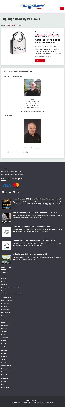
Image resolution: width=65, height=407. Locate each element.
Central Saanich (6, 365)
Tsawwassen (5, 331)
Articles (37, 32)
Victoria (3, 340)
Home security (49, 32)
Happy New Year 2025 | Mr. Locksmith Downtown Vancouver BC (37, 199)
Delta (3, 291)
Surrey (3, 275)
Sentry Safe (45, 36)
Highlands (4, 375)
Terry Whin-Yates (51, 46)
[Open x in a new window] (7, 193)
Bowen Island (5, 325)
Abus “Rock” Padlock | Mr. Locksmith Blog (47, 41)
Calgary (3, 381)
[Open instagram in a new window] (14, 193)
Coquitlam (4, 284)
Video (52, 36)
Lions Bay (4, 328)
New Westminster (6, 300)
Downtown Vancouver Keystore (11, 171)
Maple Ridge (5, 309)
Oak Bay (4, 347)
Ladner (3, 334)
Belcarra (3, 322)
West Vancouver (6, 297)
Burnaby (3, 278)
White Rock (4, 316)
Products (37, 36)
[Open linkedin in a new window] (18, 193)
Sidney (3, 359)
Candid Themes (49, 402)
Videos (58, 36)
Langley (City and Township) (10, 288)
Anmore (3, 319)
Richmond (4, 281)
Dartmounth (5, 387)
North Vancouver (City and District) (12, 294)
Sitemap (3, 168)
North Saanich (5, 369)
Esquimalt (4, 350)
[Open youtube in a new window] (10, 193)
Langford (4, 353)
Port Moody (5, 306)
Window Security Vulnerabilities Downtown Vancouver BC (34, 240)
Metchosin (4, 378)
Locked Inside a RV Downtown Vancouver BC (30, 254)
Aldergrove (4, 337)
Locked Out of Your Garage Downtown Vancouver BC (33, 226)
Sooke (3, 372)
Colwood (4, 356)
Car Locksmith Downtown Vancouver (12, 174)
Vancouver (4, 272)
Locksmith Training (53, 34)
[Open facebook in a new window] (3, 193)
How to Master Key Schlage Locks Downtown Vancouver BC (35, 213)
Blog (42, 32)
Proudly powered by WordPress (21, 402)
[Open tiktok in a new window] (22, 193)
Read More (40, 61)
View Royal (4, 362)
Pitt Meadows (5, 312)
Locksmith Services (40, 34)
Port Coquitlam (5, 303)
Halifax (3, 384)
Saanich (3, 344)
